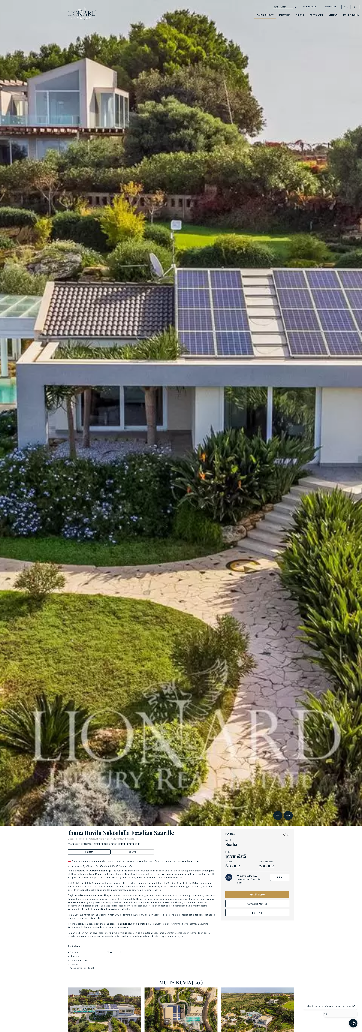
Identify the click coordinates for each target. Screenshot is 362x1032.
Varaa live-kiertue (257, 903)
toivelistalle (330, 6)
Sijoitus (71, 838)
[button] (284, 834)
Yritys (300, 15)
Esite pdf (257, 913)
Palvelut (284, 15)
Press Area (316, 15)
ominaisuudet (265, 15)
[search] (295, 6)
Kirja (279, 877)
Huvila (81, 838)
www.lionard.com (190, 861)
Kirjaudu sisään (309, 6)
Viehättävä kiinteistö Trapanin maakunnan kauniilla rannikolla (111, 838)
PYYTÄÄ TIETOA (257, 894)
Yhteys (333, 15)
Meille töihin (351, 15)
